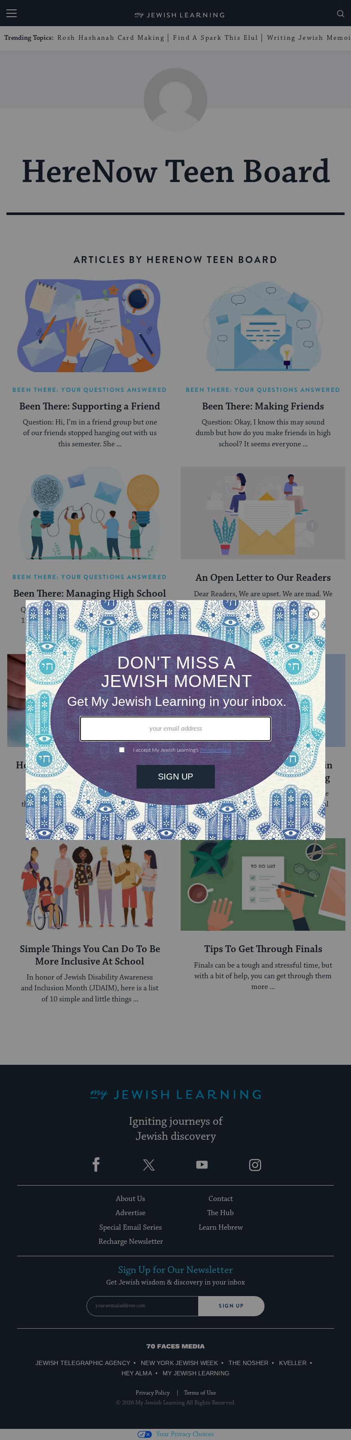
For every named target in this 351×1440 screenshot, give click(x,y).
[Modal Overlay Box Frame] (175, 720)
